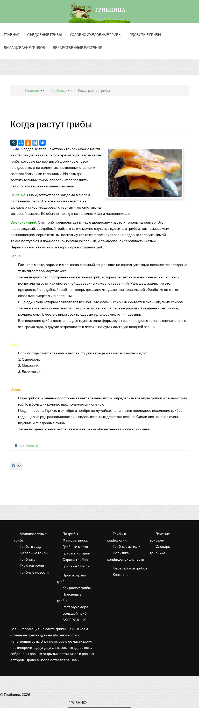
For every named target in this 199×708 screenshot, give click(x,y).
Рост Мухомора (75, 607)
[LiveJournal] (13, 143)
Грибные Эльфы (76, 566)
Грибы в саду (30, 546)
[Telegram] (35, 143)
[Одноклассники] (28, 143)
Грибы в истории (76, 553)
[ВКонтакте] (42, 143)
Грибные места (75, 546)
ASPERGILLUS (74, 620)
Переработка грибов (130, 568)
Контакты (120, 574)
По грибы (70, 533)
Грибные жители (126, 546)
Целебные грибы (34, 553)
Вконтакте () (28, 446)
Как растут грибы (76, 587)
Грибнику (27, 559)
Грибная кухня (32, 566)
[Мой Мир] (21, 143)
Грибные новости (34, 572)
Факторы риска (75, 540)
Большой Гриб (74, 613)
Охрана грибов (75, 559)
